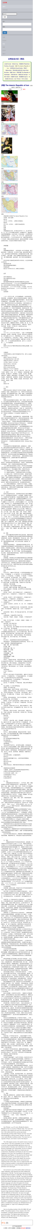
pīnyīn (4, 50)
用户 (4, 21)
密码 (4, 27)
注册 (4, 37)
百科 (4, 6)
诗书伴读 (5, 10)
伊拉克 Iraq (15, 64)
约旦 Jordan (25, 79)
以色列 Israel (7, 64)
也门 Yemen (17, 79)
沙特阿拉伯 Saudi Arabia (16, 68)
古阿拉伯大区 (13, 59)
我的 (4, 53)
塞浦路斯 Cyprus (23, 76)
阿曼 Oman (13, 72)
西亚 (22, 59)
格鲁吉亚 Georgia (23, 74)
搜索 (5, 17)
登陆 (5, 32)
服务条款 (28, 1228)
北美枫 (5, 2)
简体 (4, 44)
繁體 (4, 47)
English (4, 40)
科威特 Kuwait (14, 76)
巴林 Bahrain (14, 74)
